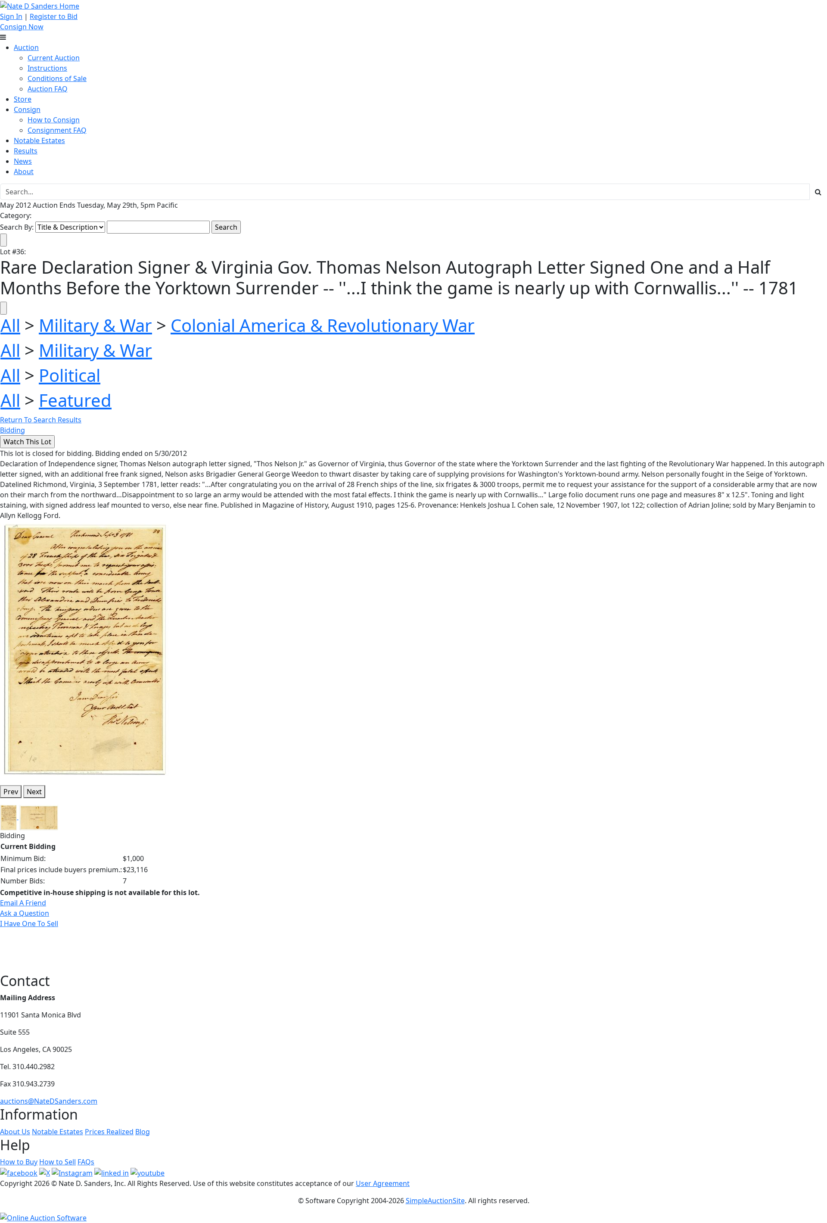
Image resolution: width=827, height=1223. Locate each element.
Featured (75, 400)
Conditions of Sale (57, 78)
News (23, 161)
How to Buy (18, 1162)
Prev (10, 791)
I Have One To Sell (29, 923)
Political (69, 375)
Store (22, 99)
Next (34, 791)
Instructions (47, 68)
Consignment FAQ (57, 130)
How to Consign (54, 120)
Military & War (95, 325)
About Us (15, 1131)
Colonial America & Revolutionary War (323, 325)
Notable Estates (39, 140)
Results (25, 151)
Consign (27, 109)
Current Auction (54, 57)
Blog (142, 1131)
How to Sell (57, 1162)
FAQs (86, 1162)
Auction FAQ (48, 89)
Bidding (12, 430)
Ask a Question (24, 913)
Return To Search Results (40, 419)
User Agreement (383, 1183)
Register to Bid (54, 16)
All (10, 325)
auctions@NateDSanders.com (48, 1101)
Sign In (11, 16)
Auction (26, 47)
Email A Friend (23, 903)
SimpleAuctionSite (435, 1200)
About (24, 171)
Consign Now (22, 26)
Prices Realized (109, 1131)
